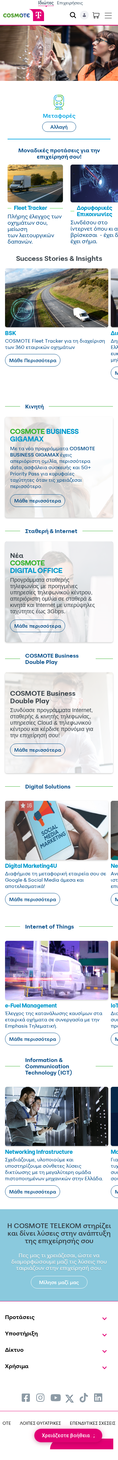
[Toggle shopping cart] (96, 15)
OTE (7, 1423)
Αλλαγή (59, 127)
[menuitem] (26, 1397)
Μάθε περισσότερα (37, 500)
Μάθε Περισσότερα (32, 360)
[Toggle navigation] (108, 14)
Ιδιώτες (46, 2)
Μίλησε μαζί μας (59, 1282)
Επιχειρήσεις (70, 2)
